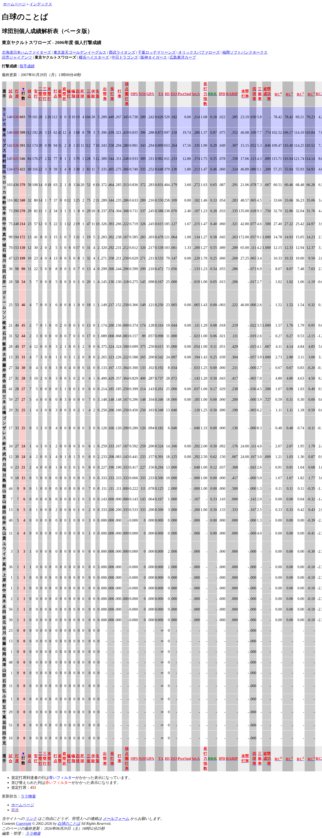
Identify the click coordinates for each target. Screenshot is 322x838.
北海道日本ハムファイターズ (26, 52)
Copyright (23, 824)
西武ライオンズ (122, 52)
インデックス (40, 4)
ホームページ (14, 4)
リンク (31, 819)
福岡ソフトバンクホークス (245, 52)
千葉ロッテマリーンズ (157, 52)
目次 (15, 810)
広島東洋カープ (182, 57)
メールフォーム (116, 819)
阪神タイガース (153, 57)
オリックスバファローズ (199, 52)
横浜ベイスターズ (94, 57)
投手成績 (27, 66)
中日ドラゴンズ (124, 57)
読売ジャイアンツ (17, 57)
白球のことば (69, 824)
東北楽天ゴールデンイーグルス (80, 52)
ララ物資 (28, 796)
